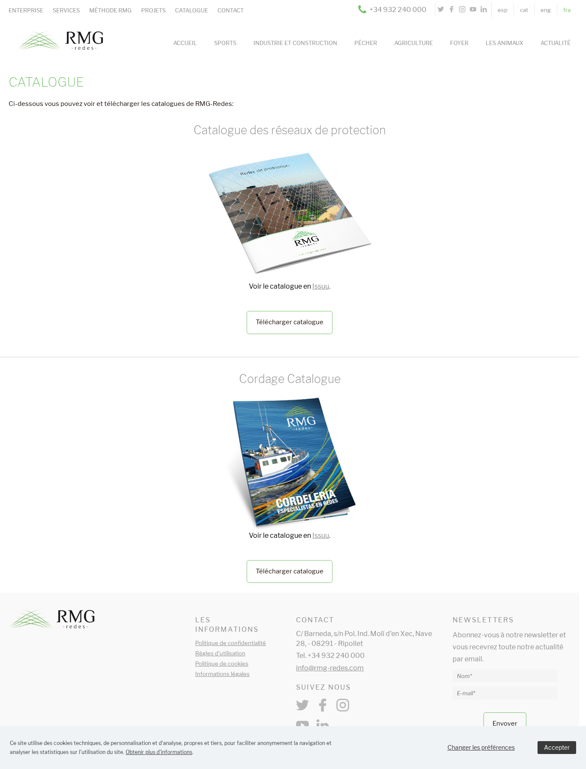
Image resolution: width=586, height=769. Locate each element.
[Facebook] (451, 9)
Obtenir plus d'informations (159, 752)
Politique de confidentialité (230, 642)
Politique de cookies (221, 663)
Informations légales (222, 673)
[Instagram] (462, 9)
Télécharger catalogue (289, 322)
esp (502, 9)
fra (567, 9)
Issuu (320, 286)
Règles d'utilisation (220, 653)
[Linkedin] (483, 9)
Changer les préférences (481, 747)
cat (524, 9)
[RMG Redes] (56, 29)
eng (546, 9)
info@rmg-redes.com (330, 668)
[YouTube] (472, 9)
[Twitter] (440, 9)
